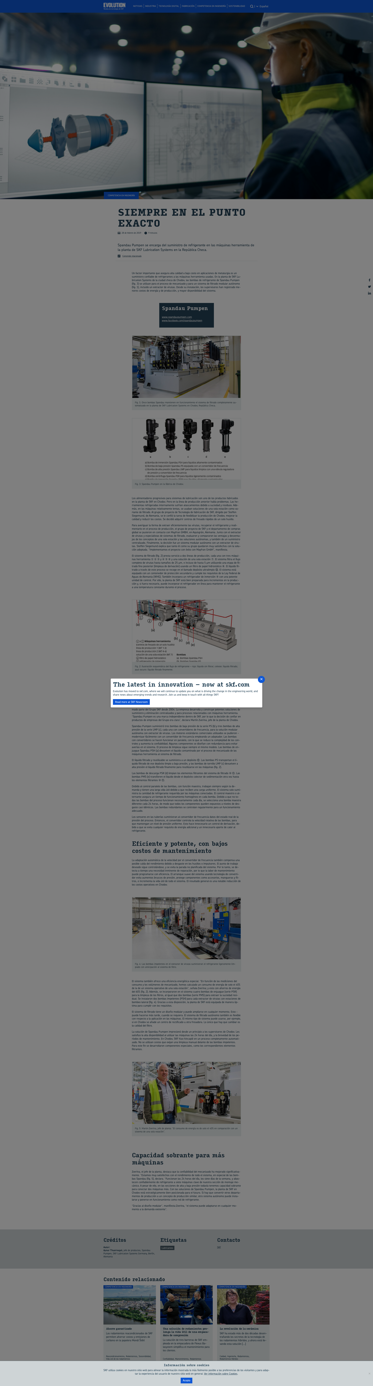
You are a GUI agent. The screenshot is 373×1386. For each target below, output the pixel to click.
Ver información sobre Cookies (220, 1374)
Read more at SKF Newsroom (131, 702)
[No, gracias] (369, 1373)
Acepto (186, 1380)
